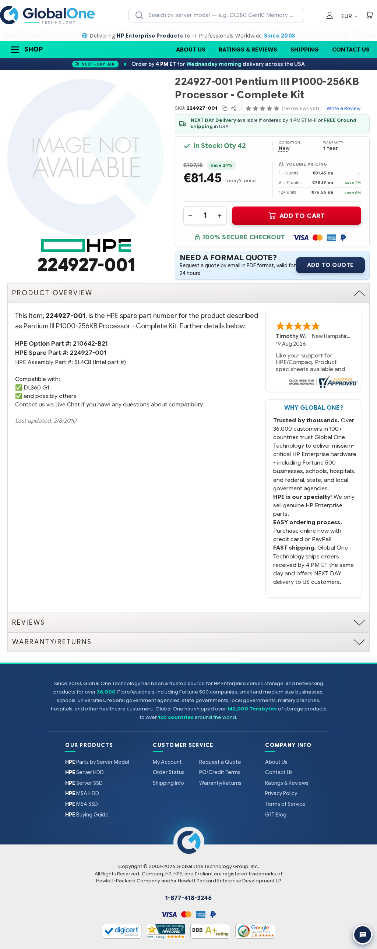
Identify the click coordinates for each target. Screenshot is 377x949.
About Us (190, 49)
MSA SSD (81, 804)
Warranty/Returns (220, 783)
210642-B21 (90, 344)
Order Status (168, 772)
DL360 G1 (36, 387)
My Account (167, 762)
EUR (347, 16)
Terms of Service (285, 804)
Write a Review (343, 108)
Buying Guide (87, 814)
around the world (215, 717)
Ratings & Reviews (248, 49)
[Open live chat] (363, 935)
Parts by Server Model (97, 762)
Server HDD (84, 772)
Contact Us (351, 49)
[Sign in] (329, 16)
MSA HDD (82, 793)
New (284, 148)
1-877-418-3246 (188, 898)
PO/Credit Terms (219, 772)
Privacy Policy (281, 793)
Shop (33, 49)
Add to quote (330, 265)
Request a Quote (220, 762)
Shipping (304, 49)
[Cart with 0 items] (369, 16)
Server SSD (84, 783)
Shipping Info (168, 783)
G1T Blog (275, 814)
